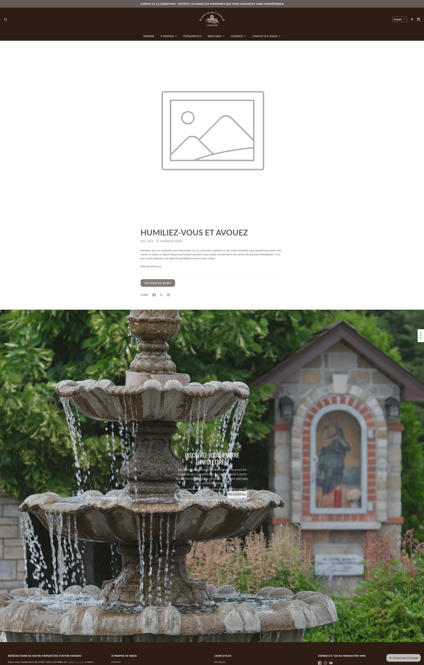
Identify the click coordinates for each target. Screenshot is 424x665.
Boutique (215, 36)
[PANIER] (418, 19)
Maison (148, 36)
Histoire (116, 661)
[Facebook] (320, 663)
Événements (192, 36)
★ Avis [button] (421, 335)
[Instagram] (325, 663)
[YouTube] (331, 663)
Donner (237, 36)
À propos (167, 36)
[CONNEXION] (412, 19)
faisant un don (76, 661)
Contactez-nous (265, 36)
